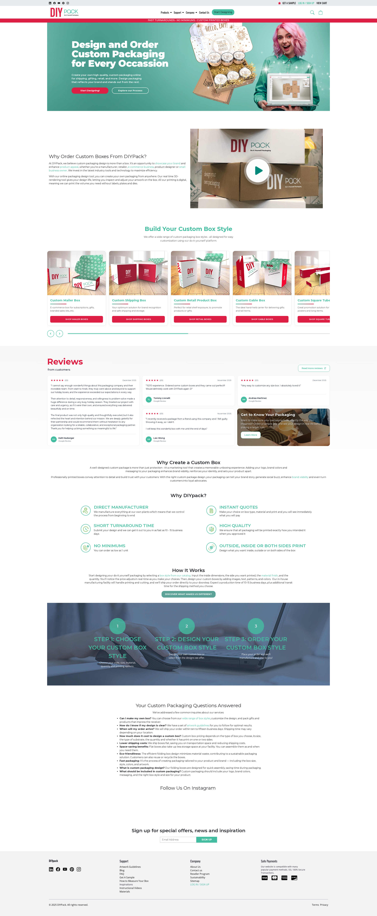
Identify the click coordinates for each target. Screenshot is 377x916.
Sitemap (194, 881)
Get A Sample (127, 877)
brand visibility (300, 477)
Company (190, 12)
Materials (125, 891)
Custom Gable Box (250, 300)
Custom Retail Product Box (195, 300)
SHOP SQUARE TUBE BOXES (324, 319)
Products (165, 12)
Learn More (250, 435)
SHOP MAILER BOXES (76, 319)
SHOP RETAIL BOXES (200, 319)
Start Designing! (90, 90)
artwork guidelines (198, 725)
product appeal (69, 167)
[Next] (59, 333)
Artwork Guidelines (130, 866)
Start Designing (223, 12)
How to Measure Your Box (134, 881)
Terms (315, 904)
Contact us (196, 870)
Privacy (324, 904)
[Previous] (50, 333)
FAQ (122, 873)
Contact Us (204, 12)
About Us (195, 866)
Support (177, 12)
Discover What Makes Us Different (188, 594)
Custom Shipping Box (129, 300)
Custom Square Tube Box (318, 300)
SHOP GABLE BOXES (262, 319)
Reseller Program (200, 873)
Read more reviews (312, 368)
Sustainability (197, 877)
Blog (122, 870)
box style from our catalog (175, 575)
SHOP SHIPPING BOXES (138, 319)
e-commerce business (141, 167)
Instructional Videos (131, 888)
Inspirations (126, 884)
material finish (269, 575)
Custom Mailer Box (65, 300)
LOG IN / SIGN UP (306, 3)
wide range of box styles (196, 718)
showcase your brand (167, 163)
